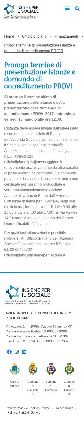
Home (9, 36)
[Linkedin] (24, 352)
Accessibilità (64, 408)
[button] (67, 8)
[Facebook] (9, 352)
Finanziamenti (66, 36)
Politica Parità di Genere (23, 412)
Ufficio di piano (34, 36)
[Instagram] (17, 352)
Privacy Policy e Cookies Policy (27, 408)
